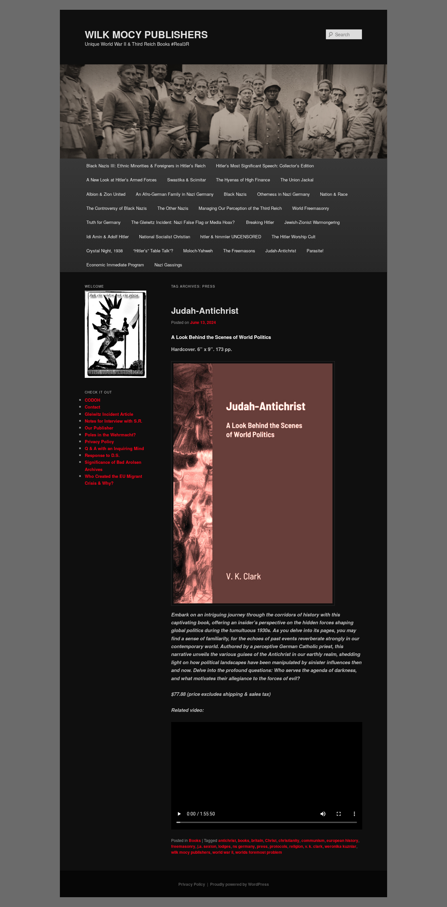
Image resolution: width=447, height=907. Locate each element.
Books (195, 840)
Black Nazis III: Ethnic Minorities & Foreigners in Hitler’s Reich (146, 165)
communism (313, 840)
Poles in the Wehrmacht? (110, 434)
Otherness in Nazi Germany (283, 194)
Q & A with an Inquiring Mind (114, 448)
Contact (92, 407)
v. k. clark (314, 846)
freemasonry (183, 846)
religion (296, 846)
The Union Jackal (296, 179)
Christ (271, 840)
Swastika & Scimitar (186, 179)
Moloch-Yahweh (198, 250)
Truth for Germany (103, 222)
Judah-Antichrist (280, 250)
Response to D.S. (102, 455)
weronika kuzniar (340, 846)
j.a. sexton (206, 846)
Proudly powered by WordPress (239, 884)
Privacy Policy (99, 441)
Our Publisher (99, 428)
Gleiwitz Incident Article (109, 414)
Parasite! (315, 250)
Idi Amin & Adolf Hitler (107, 236)
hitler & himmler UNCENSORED (230, 236)
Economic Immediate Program (115, 264)
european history (342, 840)
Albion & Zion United (105, 194)
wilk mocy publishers (190, 852)
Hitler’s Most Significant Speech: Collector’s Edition (265, 165)
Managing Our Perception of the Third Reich (240, 208)
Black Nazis (235, 194)
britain (257, 840)
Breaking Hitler (260, 222)
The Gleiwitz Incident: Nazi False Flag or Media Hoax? (183, 222)
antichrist (227, 840)
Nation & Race (334, 194)
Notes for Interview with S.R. (113, 421)
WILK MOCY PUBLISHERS (146, 34)
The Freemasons (239, 250)
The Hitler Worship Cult (293, 236)
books (243, 840)
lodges (224, 846)
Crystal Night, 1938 (104, 250)
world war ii (222, 852)
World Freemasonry (310, 208)
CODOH (92, 400)
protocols (278, 846)
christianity (288, 840)
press (262, 846)
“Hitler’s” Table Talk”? (153, 250)
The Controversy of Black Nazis (116, 208)
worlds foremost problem (258, 852)
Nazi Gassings (168, 264)
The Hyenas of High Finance (243, 179)
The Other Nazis (172, 208)
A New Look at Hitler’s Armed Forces (121, 179)
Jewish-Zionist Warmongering (312, 222)
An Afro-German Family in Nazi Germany (175, 194)
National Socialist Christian (164, 236)
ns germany (244, 846)
